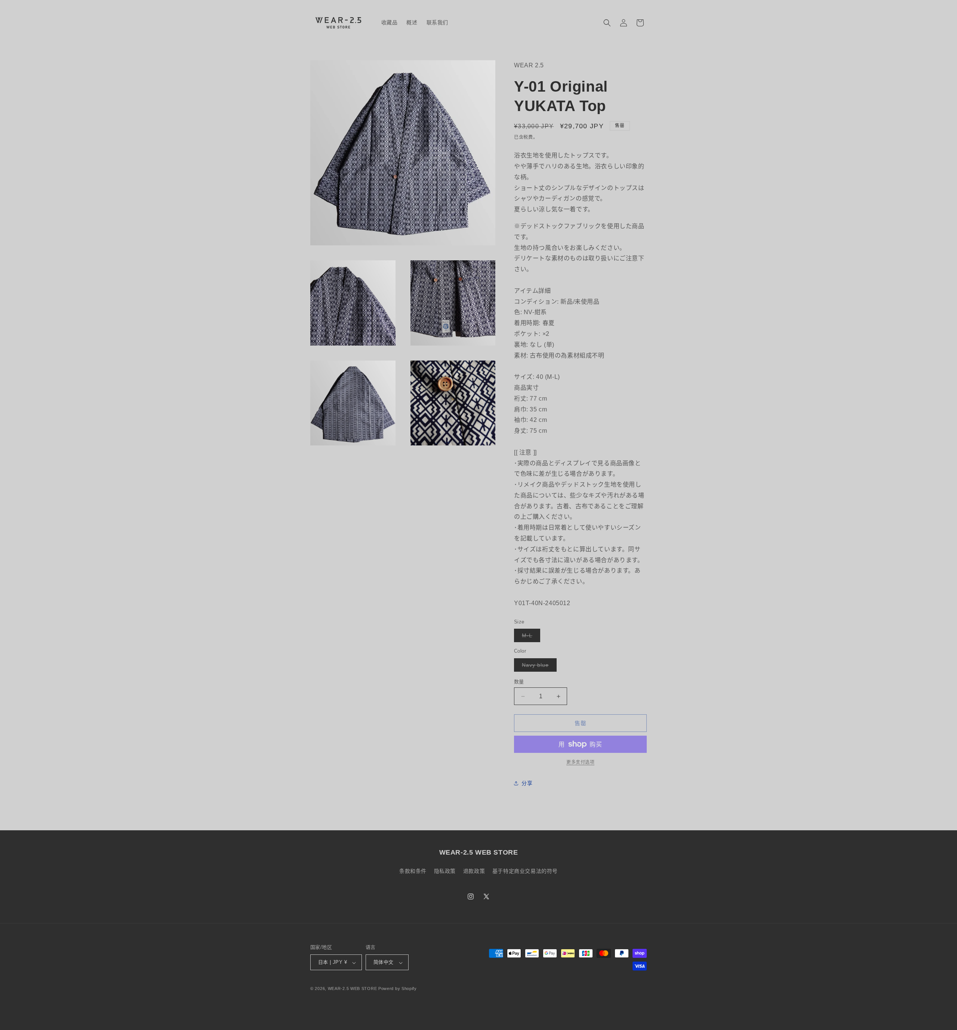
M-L (530, 637)
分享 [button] (526, 783)
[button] (607, 23)
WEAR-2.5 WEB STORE (352, 989)
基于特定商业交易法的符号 (525, 871)
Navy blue (538, 667)
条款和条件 (413, 871)
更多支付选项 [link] (580, 762)
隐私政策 (445, 871)
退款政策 (474, 871)
